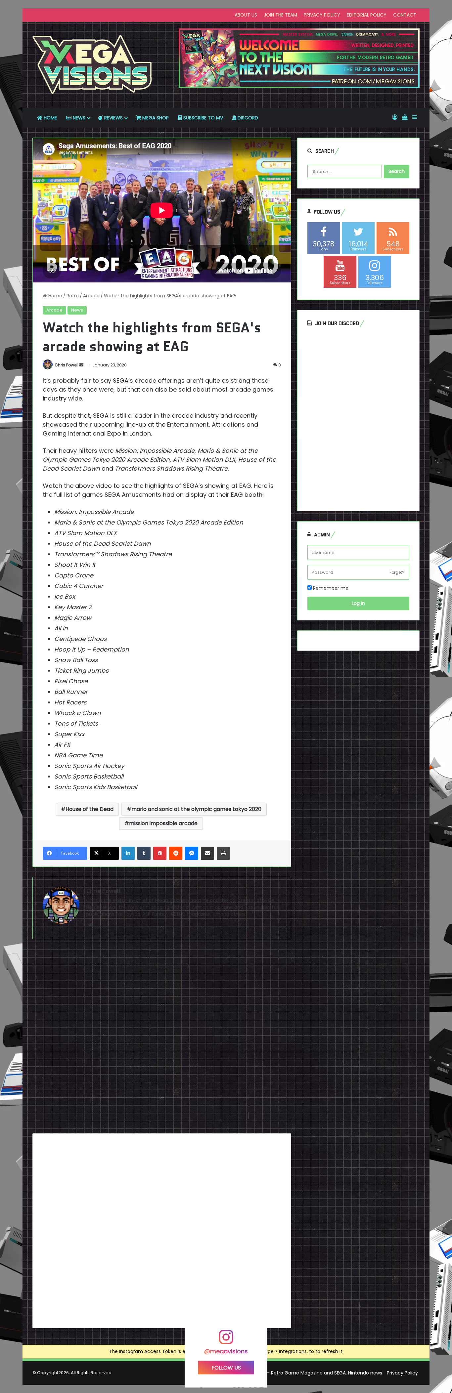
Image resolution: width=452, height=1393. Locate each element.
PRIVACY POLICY (322, 15)
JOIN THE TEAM (280, 15)
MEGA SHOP (155, 117)
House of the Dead (89, 809)
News (77, 310)
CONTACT (404, 15)
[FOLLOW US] (226, 1340)
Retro (73, 295)
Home (54, 295)
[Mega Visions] (92, 65)
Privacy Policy (402, 1373)
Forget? (396, 572)
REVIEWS (113, 117)
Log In (358, 603)
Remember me (330, 588)
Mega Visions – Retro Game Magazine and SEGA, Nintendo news (309, 1373)
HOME (49, 117)
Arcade (91, 295)
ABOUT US (246, 15)
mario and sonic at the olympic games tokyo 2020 (196, 809)
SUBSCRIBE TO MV (202, 117)
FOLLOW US (226, 1368)
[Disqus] (161, 1038)
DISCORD (247, 117)
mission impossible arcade (163, 823)
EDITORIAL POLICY (366, 15)
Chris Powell (66, 365)
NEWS (78, 117)
